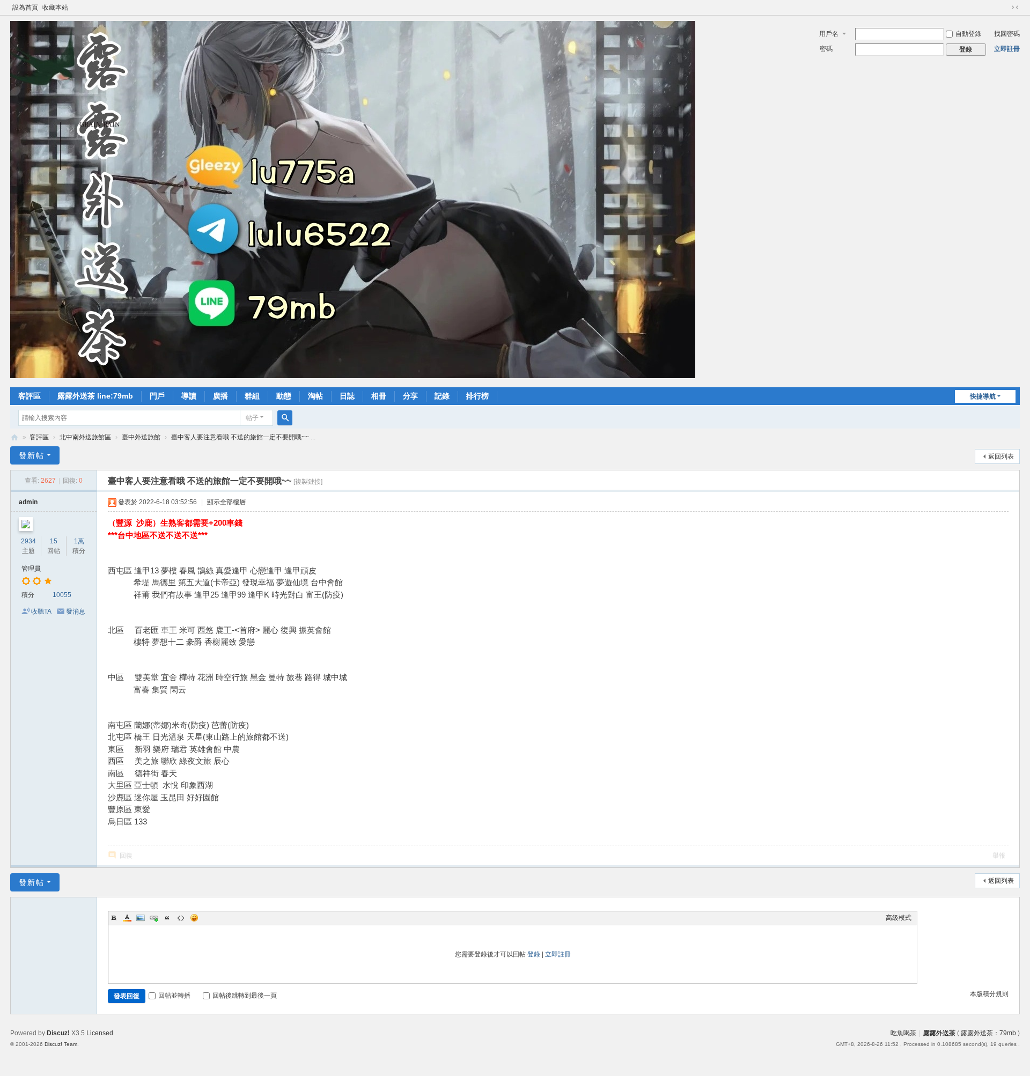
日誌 (347, 396)
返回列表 (1001, 456)
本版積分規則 (989, 994)
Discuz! (58, 1033)
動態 (283, 396)
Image (140, 917)
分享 (410, 396)
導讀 (188, 396)
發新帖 (32, 455)
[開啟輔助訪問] (1004, 7)
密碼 (826, 49)
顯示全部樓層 (226, 502)
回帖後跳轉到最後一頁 (244, 995)
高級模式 (898, 918)
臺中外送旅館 (141, 437)
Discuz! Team (61, 1044)
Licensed (99, 1033)
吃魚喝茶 (903, 1033)
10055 (62, 595)
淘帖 (315, 396)
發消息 (75, 611)
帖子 (252, 418)
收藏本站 (55, 7)
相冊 (378, 396)
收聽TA (41, 611)
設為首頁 (25, 7)
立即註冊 (1007, 49)
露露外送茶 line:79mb (95, 396)
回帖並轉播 (174, 995)
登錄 (533, 954)
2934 (28, 541)
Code (180, 917)
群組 (252, 396)
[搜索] (284, 417)
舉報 (998, 855)
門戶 (157, 396)
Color (127, 917)
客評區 (29, 396)
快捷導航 (983, 396)
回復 (126, 855)
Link (154, 917)
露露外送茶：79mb (988, 1033)
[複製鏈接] (307, 481)
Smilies (194, 917)
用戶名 (828, 34)
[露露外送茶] (352, 376)
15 (53, 541)
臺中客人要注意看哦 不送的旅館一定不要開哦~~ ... (243, 437)
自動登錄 (968, 34)
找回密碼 (1007, 34)
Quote (167, 917)
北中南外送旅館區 (85, 437)
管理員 (31, 568)
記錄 (442, 396)
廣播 (220, 396)
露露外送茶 (14, 437)
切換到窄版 (1015, 7)
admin (28, 502)
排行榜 (477, 396)
